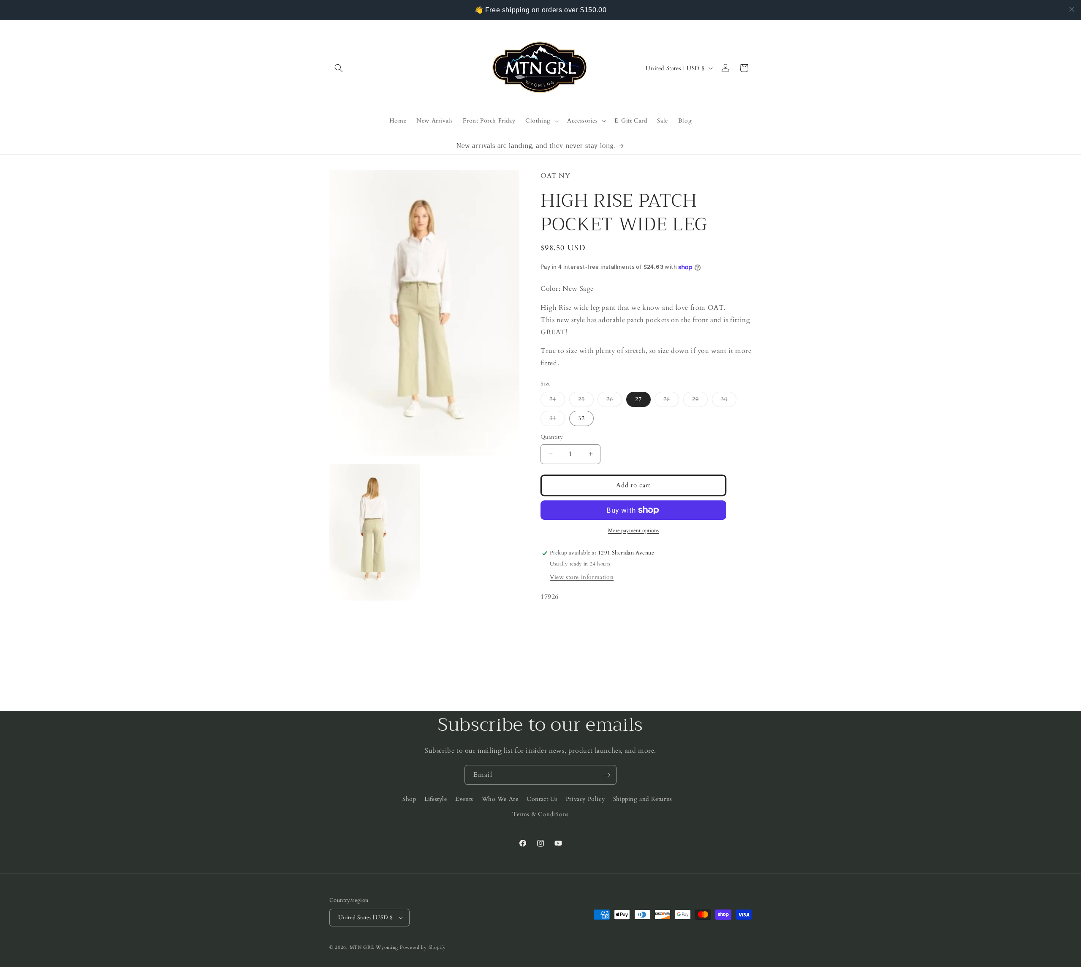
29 (700, 401)
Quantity (551, 437)
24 (557, 401)
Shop (409, 799)
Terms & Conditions (540, 814)
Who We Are (500, 799)
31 (557, 420)
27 (638, 399)
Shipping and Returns (642, 799)
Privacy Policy (585, 799)
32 (581, 418)
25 (586, 401)
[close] (1071, 9)
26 (614, 401)
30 (728, 401)
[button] (338, 68)
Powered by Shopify (423, 947)
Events (464, 799)
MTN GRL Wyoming (374, 947)
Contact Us (542, 799)
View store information (582, 577)
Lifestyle (435, 799)
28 (671, 401)
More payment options (633, 530)
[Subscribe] (607, 775)
